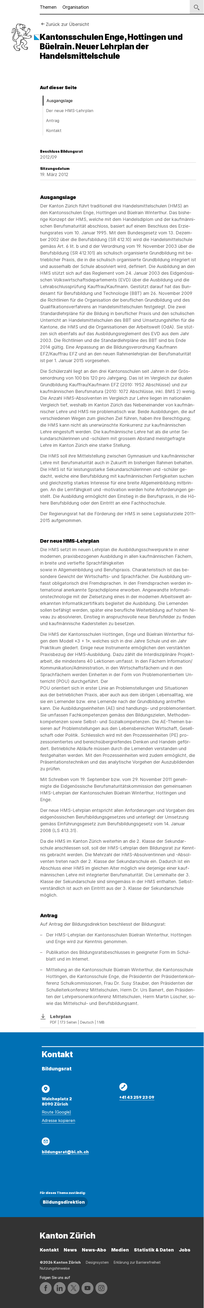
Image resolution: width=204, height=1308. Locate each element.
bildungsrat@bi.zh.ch (65, 1151)
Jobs (184, 1249)
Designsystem (97, 1262)
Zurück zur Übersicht (67, 24)
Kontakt (53, 130)
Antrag (52, 120)
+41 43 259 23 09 (136, 1097)
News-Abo (94, 1249)
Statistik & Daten (154, 1249)
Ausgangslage (60, 100)
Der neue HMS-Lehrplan (69, 110)
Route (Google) (56, 1112)
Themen (48, 7)
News (70, 1249)
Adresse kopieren (58, 1120)
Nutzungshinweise (55, 1268)
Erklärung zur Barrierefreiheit (137, 1262)
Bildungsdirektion (64, 1202)
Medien (120, 1249)
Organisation (75, 7)
